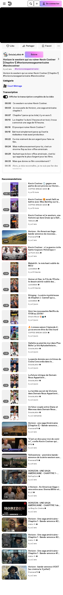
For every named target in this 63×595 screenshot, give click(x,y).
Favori (48, 46)
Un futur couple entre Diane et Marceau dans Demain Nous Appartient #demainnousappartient (43, 408)
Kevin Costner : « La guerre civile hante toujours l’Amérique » (44, 248)
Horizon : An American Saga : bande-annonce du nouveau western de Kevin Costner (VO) (43, 232)
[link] (13, 54)
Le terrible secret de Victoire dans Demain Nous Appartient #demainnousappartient (42, 392)
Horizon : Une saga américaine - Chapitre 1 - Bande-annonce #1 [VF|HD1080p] (43, 552)
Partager (30, 46)
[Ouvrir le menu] (4, 4)
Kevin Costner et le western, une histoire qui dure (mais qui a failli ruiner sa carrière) (44, 216)
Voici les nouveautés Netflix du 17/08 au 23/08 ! (43, 312)
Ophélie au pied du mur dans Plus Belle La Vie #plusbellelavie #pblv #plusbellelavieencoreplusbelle (44, 344)
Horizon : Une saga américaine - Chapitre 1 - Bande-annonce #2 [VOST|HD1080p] (43, 520)
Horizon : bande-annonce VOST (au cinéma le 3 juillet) (43, 568)
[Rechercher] (31, 4)
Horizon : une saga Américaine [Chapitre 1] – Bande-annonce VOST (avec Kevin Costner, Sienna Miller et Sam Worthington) (43, 424)
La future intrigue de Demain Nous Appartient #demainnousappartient (42, 376)
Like (12, 46)
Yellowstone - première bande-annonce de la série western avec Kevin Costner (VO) (44, 456)
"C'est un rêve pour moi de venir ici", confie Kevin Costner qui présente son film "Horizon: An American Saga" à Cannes (43, 440)
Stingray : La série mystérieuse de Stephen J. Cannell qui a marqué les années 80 (43, 296)
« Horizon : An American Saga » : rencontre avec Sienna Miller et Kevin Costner (44, 488)
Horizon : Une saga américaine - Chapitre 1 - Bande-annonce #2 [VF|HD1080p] (43, 536)
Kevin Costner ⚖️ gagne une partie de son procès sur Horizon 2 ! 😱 (44, 184)
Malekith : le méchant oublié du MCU (43, 264)
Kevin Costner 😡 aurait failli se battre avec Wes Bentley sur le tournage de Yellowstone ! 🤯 (43, 200)
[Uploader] (37, 4)
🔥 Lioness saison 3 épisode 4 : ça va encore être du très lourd (43, 328)
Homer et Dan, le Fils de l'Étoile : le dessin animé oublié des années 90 (44, 280)
